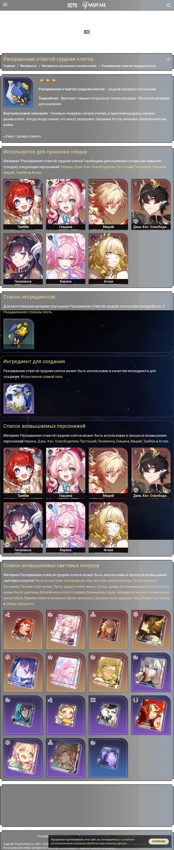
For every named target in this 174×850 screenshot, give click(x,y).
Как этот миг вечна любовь (108, 580)
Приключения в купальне (44, 598)
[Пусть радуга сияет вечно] (65, 629)
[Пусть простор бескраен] (151, 629)
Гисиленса (142, 167)
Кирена (67, 167)
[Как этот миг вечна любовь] (65, 672)
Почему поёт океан (36, 586)
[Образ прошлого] (108, 758)
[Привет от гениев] (23, 715)
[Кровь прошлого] (65, 758)
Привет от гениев (156, 598)
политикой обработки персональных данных (100, 843)
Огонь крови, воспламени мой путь (126, 586)
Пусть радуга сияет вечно (74, 586)
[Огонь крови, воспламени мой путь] (108, 629)
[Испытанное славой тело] (18, 398)
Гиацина (159, 167)
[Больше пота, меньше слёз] (151, 672)
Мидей (8, 172)
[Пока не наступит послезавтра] (151, 715)
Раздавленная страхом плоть (27, 312)
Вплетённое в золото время (63, 592)
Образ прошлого (20, 604)
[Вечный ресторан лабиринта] (65, 715)
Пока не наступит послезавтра (60, 580)
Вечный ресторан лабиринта (110, 592)
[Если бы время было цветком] (23, 629)
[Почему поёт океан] (23, 672)
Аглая (36, 172)
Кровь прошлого (80, 598)
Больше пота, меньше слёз (117, 598)
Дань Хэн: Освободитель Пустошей (103, 167)
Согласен (158, 841)
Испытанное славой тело (41, 376)
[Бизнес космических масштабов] (108, 715)
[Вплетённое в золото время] (108, 672)
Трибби (22, 172)
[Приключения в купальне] (23, 758)
